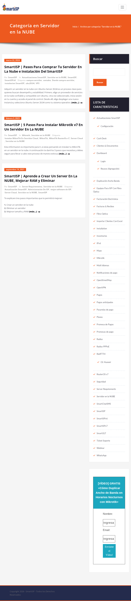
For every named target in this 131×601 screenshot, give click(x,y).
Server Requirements (32, 186)
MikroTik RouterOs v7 (59, 138)
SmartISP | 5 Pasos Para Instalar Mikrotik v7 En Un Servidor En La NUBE (43, 127)
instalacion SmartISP (14, 83)
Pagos (99, 295)
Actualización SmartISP (16, 189)
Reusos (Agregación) (110, 168)
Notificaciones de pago (107, 272)
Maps (99, 250)
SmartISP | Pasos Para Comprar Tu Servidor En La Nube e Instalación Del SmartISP (43, 69)
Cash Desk (102, 138)
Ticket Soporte (103, 440)
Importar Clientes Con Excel (109, 221)
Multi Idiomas (103, 265)
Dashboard (102, 153)
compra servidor (34, 80)
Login (103, 161)
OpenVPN (101, 287)
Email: (106, 530)
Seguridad (101, 381)
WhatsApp (101, 455)
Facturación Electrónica (107, 199)
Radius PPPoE (103, 346)
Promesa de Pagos (105, 324)
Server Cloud (77, 138)
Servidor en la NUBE (56, 77)
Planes (100, 317)
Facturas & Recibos (105, 206)
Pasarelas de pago (105, 309)
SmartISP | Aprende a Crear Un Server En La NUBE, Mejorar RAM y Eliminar (40, 178)
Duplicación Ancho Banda (108, 181)
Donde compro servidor (63, 80)
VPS (37, 83)
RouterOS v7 (102, 374)
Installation (102, 228)
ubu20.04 (30, 83)
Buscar (98, 59)
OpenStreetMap (104, 280)
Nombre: (108, 513)
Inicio (75, 26)
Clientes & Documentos (107, 145)
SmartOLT (101, 433)
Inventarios (102, 236)
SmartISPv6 (10, 80)
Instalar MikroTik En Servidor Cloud (21, 138)
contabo (47, 80)
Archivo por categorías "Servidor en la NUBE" (100, 26)
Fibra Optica (102, 213)
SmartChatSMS (104, 403)
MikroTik (43, 138)
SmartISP (12, 77)
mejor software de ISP (60, 189)
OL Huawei (106, 362)
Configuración (107, 126)
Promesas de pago (105, 331)
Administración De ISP (38, 189)
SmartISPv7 (102, 426)
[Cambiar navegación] (122, 7)
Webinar (100, 448)
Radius (100, 339)
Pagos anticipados (105, 302)
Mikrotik (26, 135)
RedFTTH (101, 354)
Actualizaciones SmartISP (34, 77)
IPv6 (99, 243)
